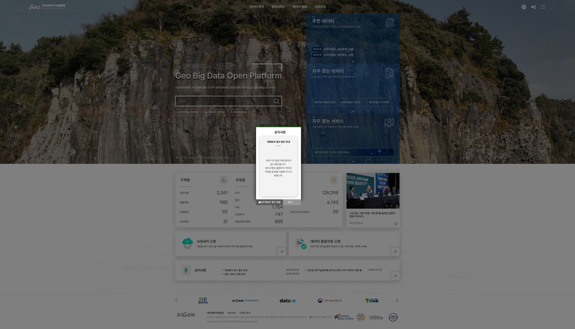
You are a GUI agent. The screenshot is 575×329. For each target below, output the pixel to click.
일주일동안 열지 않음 (271, 202)
